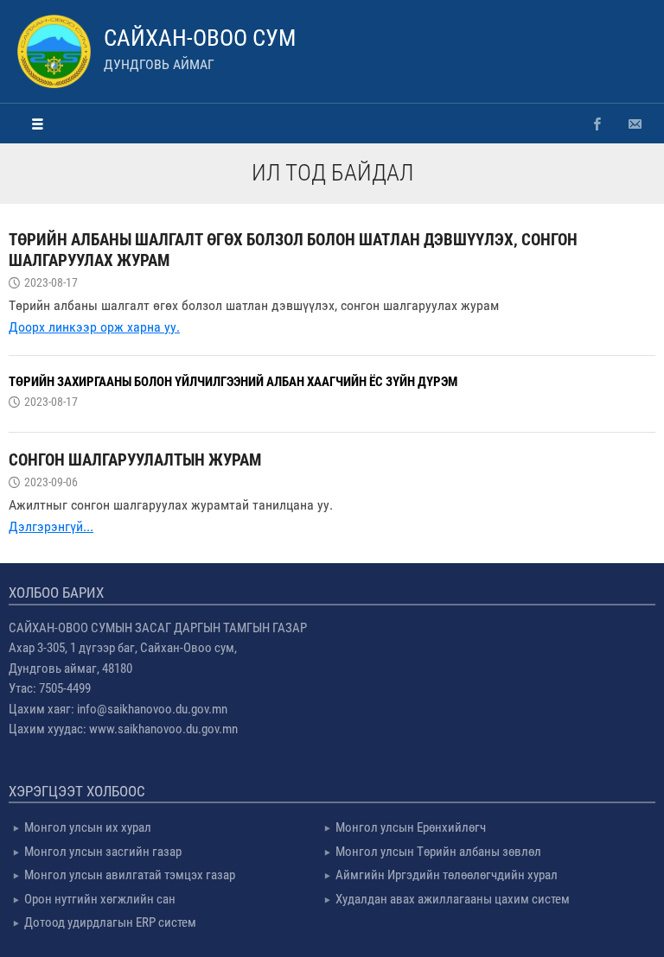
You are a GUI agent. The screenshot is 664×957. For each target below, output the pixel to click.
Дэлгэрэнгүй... (51, 526)
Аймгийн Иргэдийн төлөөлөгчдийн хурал (446, 875)
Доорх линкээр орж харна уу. (94, 327)
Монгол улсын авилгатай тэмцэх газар (129, 875)
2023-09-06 (51, 482)
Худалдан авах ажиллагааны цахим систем (452, 899)
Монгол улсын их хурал (87, 827)
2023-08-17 (51, 282)
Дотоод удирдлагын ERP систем (110, 922)
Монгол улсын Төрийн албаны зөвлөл (438, 851)
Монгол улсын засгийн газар (103, 851)
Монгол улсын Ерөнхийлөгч (410, 827)
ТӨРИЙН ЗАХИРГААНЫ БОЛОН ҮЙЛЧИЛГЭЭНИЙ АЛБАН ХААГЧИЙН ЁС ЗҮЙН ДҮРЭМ (233, 382)
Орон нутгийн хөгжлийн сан (100, 899)
